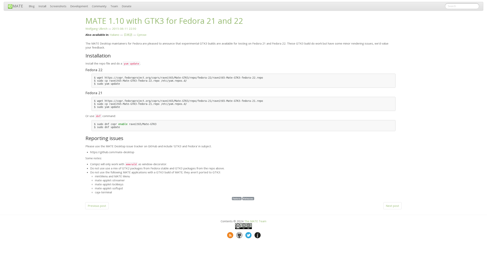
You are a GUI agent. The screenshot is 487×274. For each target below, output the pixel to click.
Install (42, 6)
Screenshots (58, 6)
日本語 (128, 35)
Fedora (237, 198)
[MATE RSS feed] (230, 234)
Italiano (114, 35)
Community (99, 6)
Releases (248, 198)
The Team (255, 221)
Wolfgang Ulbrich (96, 28)
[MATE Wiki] (257, 234)
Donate (126, 6)
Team (114, 6)
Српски (141, 35)
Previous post (97, 206)
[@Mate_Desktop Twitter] (248, 234)
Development (79, 6)
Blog (32, 6)
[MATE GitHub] (239, 234)
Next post (392, 206)
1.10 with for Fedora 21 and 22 (164, 20)
